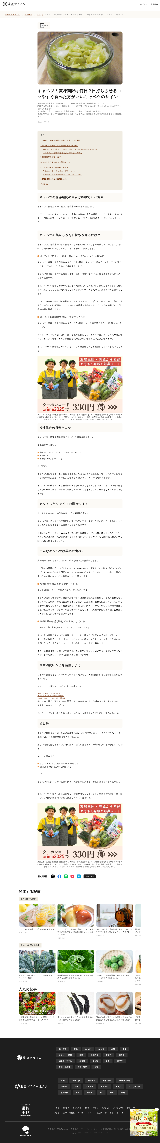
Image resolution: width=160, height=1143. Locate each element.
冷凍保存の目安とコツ (50, 157)
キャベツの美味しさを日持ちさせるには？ (59, 146)
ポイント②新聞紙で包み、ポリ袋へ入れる (62, 153)
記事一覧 (28, 15)
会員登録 (154, 4)
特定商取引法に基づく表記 (112, 1129)
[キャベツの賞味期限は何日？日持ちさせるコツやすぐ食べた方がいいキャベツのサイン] (79, 876)
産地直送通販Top (12, 15)
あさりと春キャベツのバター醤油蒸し (52, 698)
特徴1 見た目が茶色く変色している (59, 171)
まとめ (44, 184)
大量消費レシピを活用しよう (53, 179)
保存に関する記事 (28, 899)
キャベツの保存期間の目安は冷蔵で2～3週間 (60, 140)
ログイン (144, 4)
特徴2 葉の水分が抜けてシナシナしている (62, 175)
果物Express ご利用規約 (67, 1129)
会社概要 (129, 1129)
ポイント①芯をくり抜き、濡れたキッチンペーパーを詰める (70, 149)
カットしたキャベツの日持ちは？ (55, 162)
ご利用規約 (50, 1129)
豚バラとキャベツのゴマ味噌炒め (51, 696)
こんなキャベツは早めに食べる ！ (55, 167)
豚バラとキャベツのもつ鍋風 (49, 693)
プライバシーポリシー (89, 1129)
